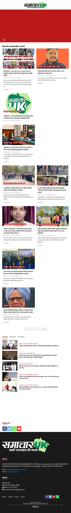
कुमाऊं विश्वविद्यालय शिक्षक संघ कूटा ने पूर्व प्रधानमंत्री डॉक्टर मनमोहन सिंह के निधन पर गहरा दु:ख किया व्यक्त (18, 311)
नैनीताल (20, 66)
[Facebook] (4, 428)
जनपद (10, 66)
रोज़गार (34, 343)
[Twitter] (9, 428)
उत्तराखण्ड (6, 66)
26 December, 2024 (16, 314)
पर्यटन (24, 66)
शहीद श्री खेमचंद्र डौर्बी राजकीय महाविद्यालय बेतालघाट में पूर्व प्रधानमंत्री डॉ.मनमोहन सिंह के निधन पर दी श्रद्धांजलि (52, 231)
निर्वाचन (54, 66)
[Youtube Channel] (19, 428)
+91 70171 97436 (12, 471)
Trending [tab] (20, 336)
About (4, 497)
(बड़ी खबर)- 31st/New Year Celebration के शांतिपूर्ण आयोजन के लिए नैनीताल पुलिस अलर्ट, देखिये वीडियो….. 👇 (18, 73)
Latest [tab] (5, 336)
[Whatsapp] (14, 428)
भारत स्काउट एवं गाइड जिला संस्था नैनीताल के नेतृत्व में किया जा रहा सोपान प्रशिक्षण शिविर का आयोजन (18, 272)
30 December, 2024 (50, 75)
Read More (6, 89)
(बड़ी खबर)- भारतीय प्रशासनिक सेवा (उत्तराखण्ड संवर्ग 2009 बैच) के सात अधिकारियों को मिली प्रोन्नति (18, 117)
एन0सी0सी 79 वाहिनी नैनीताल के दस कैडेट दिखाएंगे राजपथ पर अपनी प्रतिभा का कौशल (18, 189)
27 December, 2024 (50, 235)
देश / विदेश (15, 66)
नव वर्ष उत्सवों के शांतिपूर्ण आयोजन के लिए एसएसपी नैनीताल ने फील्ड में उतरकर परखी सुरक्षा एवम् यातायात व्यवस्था (52, 190)
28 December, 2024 (16, 235)
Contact (10, 497)
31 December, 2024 (16, 78)
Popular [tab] (12, 336)
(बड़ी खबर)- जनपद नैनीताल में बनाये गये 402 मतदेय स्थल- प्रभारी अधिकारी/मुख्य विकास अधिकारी (18, 148)
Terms (23, 497)
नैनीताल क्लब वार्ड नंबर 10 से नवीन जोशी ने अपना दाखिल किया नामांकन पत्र (51, 72)
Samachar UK (8, 78)
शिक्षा (24, 183)
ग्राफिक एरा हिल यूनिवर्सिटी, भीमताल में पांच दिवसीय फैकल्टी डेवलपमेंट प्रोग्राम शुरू (39, 346)
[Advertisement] (35, 23)
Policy (17, 497)
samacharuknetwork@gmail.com (16, 469)
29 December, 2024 (16, 192)
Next (44, 329)
